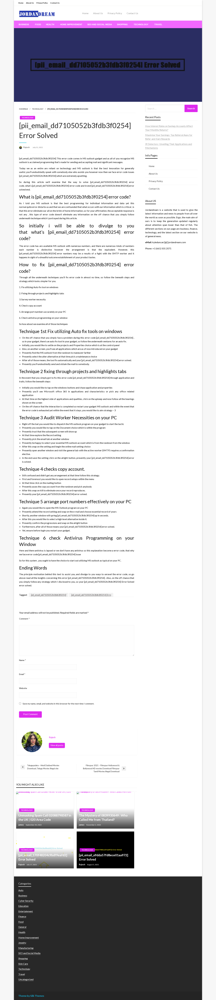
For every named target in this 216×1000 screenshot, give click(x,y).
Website (23, 688)
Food (38, 24)
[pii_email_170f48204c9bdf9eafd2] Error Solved (42, 857)
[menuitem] (24, 24)
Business (24, 24)
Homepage (23, 109)
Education (23, 906)
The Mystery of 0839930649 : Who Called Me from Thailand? (103, 817)
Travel (158, 24)
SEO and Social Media (99, 24)
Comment (24, 618)
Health (50, 24)
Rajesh (26, 147)
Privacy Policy (42, 3)
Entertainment (25, 911)
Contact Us (55, 3)
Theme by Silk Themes (31, 995)
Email (22, 674)
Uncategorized (26, 979)
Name (22, 660)
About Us (30, 3)
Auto (20, 890)
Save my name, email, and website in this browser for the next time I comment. (58, 703)
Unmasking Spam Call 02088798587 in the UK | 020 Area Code (44, 817)
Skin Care (23, 963)
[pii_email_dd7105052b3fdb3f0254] (48, 594)
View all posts (56, 745)
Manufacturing (26, 948)
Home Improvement (71, 24)
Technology (141, 24)
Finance (22, 916)
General (22, 926)
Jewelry (22, 942)
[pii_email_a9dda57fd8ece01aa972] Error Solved (103, 857)
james (21, 825)
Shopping (122, 24)
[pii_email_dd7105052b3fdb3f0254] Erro (91, 594)
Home (20, 3)
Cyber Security (25, 900)
